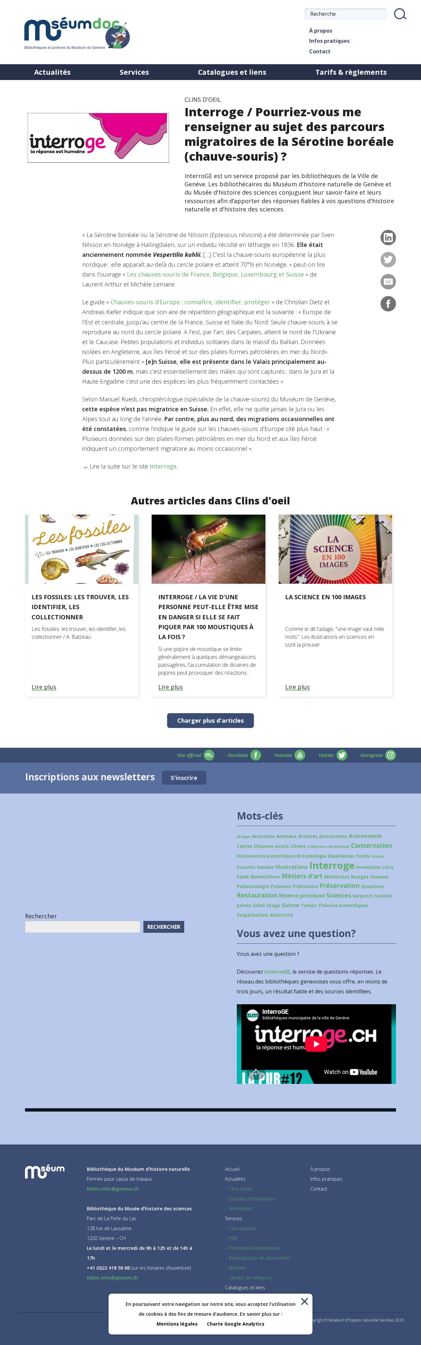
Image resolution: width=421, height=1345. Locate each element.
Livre (387, 867)
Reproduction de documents (259, 1258)
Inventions (368, 867)
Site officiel (189, 755)
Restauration (257, 895)
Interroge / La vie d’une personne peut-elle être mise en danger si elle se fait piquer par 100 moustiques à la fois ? (208, 616)
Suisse (290, 905)
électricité (281, 915)
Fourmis (246, 867)
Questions (372, 886)
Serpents (363, 896)
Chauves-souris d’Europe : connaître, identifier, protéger (190, 302)
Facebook (238, 755)
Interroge (163, 466)
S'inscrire (184, 778)
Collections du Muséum (328, 846)
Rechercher (41, 916)
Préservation (339, 885)
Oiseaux (379, 877)
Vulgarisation (252, 915)
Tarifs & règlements (351, 72)
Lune (243, 876)
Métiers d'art (302, 876)
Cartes (244, 846)
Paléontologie (253, 886)
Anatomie (263, 836)
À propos (320, 30)
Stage (273, 905)
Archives (307, 836)
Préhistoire (305, 886)
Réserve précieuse (302, 895)
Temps (308, 905)
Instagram (371, 755)
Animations (241, 1208)
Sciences (338, 895)
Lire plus (44, 687)
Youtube (283, 755)
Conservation (371, 845)
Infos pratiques (329, 40)
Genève (265, 867)
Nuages (359, 877)
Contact (320, 51)
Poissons (281, 886)
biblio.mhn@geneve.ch (112, 1189)
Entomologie (311, 856)
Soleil (259, 905)
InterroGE (277, 971)
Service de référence (250, 1278)
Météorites (336, 877)
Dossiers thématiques (252, 1199)
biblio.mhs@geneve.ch (112, 1278)
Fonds (363, 856)
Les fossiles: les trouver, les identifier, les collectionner (80, 607)
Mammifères (265, 877)
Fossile (377, 856)
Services (134, 72)
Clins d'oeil (240, 1189)
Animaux (286, 836)
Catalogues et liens (232, 72)
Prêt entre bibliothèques (255, 1248)
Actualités (52, 72)
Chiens (298, 846)
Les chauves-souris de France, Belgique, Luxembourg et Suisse (215, 274)
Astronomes (333, 836)
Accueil (232, 1169)
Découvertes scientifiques (266, 856)
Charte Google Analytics (235, 1324)
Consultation (242, 1228)
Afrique (243, 836)
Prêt (233, 1238)
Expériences (341, 856)
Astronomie (365, 836)
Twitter (326, 755)
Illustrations (291, 867)
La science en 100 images (325, 597)
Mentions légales (177, 1324)
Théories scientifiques (343, 905)
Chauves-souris (271, 846)
